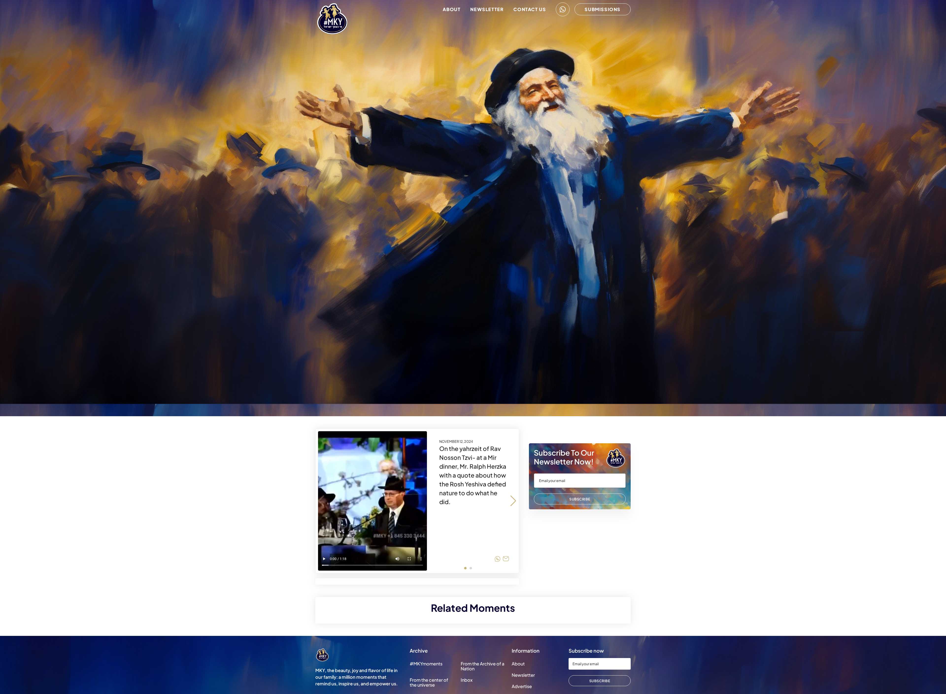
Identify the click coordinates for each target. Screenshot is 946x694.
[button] (513, 501)
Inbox (467, 680)
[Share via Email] (506, 559)
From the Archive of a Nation (482, 666)
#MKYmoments (426, 663)
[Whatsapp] (563, 9)
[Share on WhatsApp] (497, 559)
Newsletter (487, 9)
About (451, 9)
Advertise (522, 686)
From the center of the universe (429, 682)
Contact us (529, 9)
